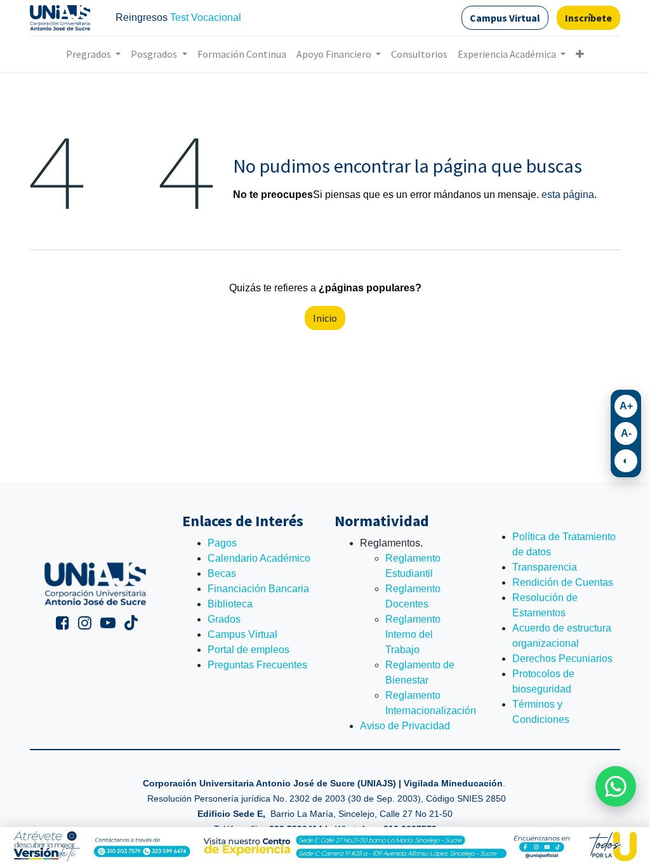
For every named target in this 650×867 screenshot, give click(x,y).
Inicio (325, 318)
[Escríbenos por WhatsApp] (615, 786)
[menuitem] (241, 54)
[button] (580, 54)
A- (626, 433)
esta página (567, 194)
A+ (626, 405)
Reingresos (142, 17)
